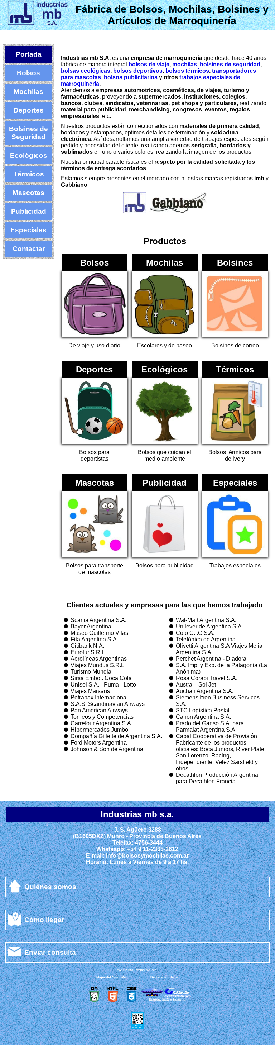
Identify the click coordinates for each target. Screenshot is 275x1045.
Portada (29, 54)
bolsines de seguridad (230, 64)
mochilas (184, 64)
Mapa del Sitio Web (112, 977)
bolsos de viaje (149, 64)
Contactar (29, 248)
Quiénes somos (50, 886)
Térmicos (28, 174)
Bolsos (28, 73)
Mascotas (28, 192)
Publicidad (28, 211)
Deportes (29, 110)
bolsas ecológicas (85, 71)
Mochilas (28, 91)
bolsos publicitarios (131, 77)
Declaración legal (164, 977)
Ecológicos (28, 155)
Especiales (28, 230)
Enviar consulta (50, 952)
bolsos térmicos (187, 71)
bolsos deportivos (138, 71)
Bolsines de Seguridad (28, 133)
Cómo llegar (44, 919)
